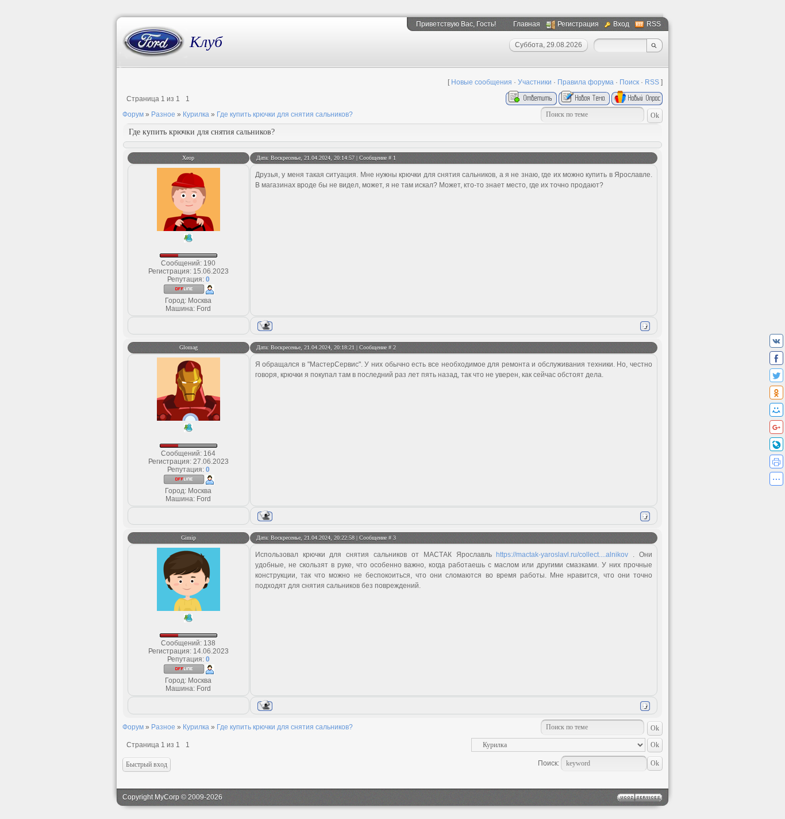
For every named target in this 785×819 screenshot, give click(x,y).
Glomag (188, 347)
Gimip (188, 538)
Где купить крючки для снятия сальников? (285, 114)
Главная (526, 24)
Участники (535, 82)
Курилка (196, 114)
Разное (163, 114)
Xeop (188, 158)
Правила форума (585, 82)
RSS (654, 24)
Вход (621, 24)
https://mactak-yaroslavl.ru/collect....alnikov (562, 555)
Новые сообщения (481, 82)
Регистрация (578, 24)
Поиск (629, 82)
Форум (133, 114)
